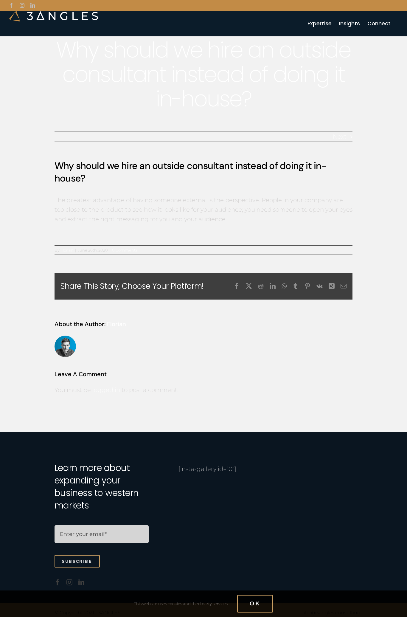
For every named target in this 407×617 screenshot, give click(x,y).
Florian (67, 250)
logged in (106, 389)
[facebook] (57, 582)
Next (340, 136)
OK (255, 603)
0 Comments (124, 250)
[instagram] (69, 582)
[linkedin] (81, 582)
